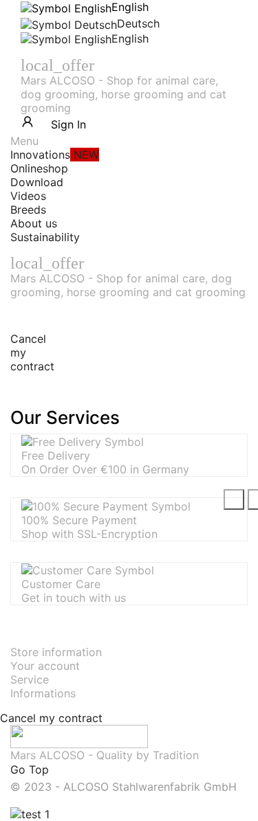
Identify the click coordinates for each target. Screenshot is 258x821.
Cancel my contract (51, 718)
